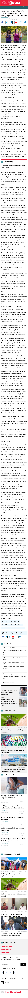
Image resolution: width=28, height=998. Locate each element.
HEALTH (5, 7)
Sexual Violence (12, 624)
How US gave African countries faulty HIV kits (14, 671)
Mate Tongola (4, 891)
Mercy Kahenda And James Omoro (8, 871)
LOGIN (25, 7)
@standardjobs (10, 982)
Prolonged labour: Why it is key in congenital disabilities (9, 692)
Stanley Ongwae (5, 802)
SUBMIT (23, 964)
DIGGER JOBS (5, 952)
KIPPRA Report (11, 621)
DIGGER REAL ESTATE (8, 950)
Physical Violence (13, 627)
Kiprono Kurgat (5, 767)
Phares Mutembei (5, 931)
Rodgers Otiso (12, 18)
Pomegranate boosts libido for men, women (13, 647)
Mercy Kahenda (5, 747)
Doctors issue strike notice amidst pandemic (13, 655)
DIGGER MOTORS (6, 946)
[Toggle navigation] (26, 3)
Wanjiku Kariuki (5, 727)
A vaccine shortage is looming (10, 673)
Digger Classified (9, 942)
